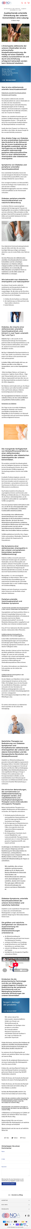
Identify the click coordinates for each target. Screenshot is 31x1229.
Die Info (5, 1204)
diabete (23, 8)
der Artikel (26, 1054)
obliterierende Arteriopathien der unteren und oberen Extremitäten (15, 750)
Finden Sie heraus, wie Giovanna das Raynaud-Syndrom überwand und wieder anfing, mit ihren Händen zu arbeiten (15, 1086)
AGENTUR (5, 1200)
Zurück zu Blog (17, 1195)
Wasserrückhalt (6, 1120)
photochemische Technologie (14, 981)
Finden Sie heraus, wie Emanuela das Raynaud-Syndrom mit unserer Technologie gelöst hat (15, 1079)
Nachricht (4, 1166)
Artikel (14, 1093)
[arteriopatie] (15, 74)
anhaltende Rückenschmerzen (19, 1060)
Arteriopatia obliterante (13, 46)
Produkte (5, 1209)
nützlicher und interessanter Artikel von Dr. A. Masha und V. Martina (14, 870)
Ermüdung (23, 942)
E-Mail (3, 1159)
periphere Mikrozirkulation (13, 152)
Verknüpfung (5, 670)
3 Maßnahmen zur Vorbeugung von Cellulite (14, 1112)
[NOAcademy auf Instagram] (28, 1216)
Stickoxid (10, 63)
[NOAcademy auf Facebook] (25, 1216)
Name (3, 1151)
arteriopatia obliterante (12, 8)
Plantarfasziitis (18, 1052)
